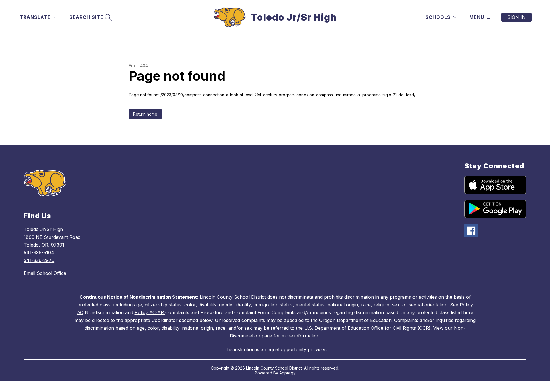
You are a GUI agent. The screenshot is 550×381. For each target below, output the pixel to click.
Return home (145, 114)
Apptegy (287, 372)
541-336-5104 (39, 252)
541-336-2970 (39, 260)
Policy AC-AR (150, 312)
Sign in (516, 17)
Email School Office (45, 273)
